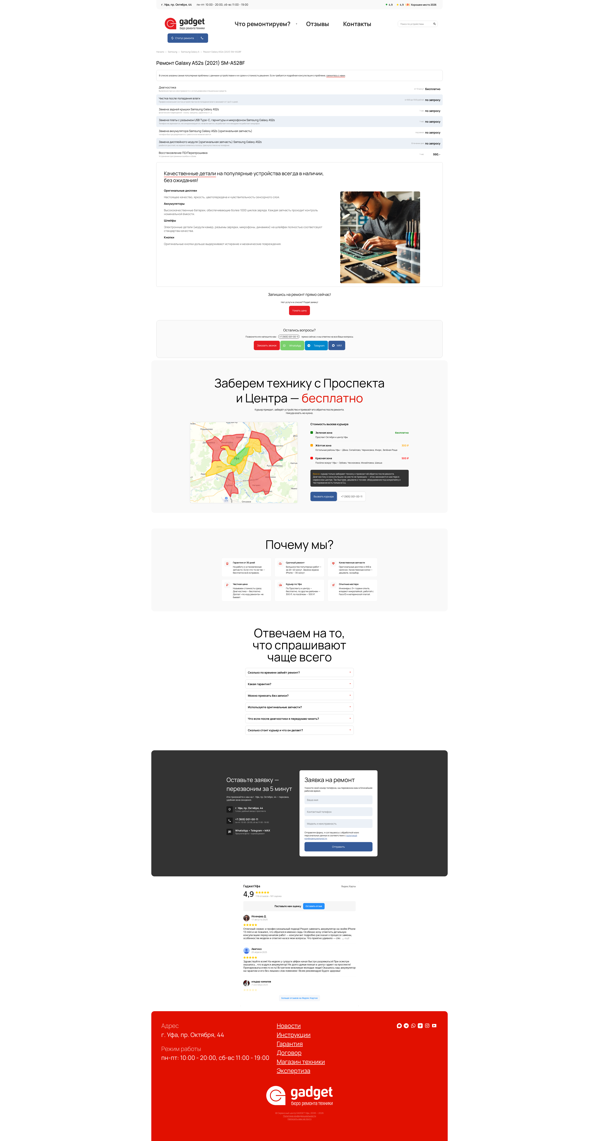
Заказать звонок (267, 345)
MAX (339, 345)
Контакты (370, 24)
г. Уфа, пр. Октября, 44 (249, 808)
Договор (289, 1052)
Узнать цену (299, 310)
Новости (289, 1025)
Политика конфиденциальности (299, 1115)
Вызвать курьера (324, 496)
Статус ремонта (182, 38)
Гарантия (290, 1044)
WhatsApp (295, 345)
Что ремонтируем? (257, 24)
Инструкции (294, 1035)
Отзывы (321, 24)
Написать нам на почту (300, 1118)
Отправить (338, 846)
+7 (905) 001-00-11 (288, 336)
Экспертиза (293, 1070)
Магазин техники (301, 1062)
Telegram (319, 345)
